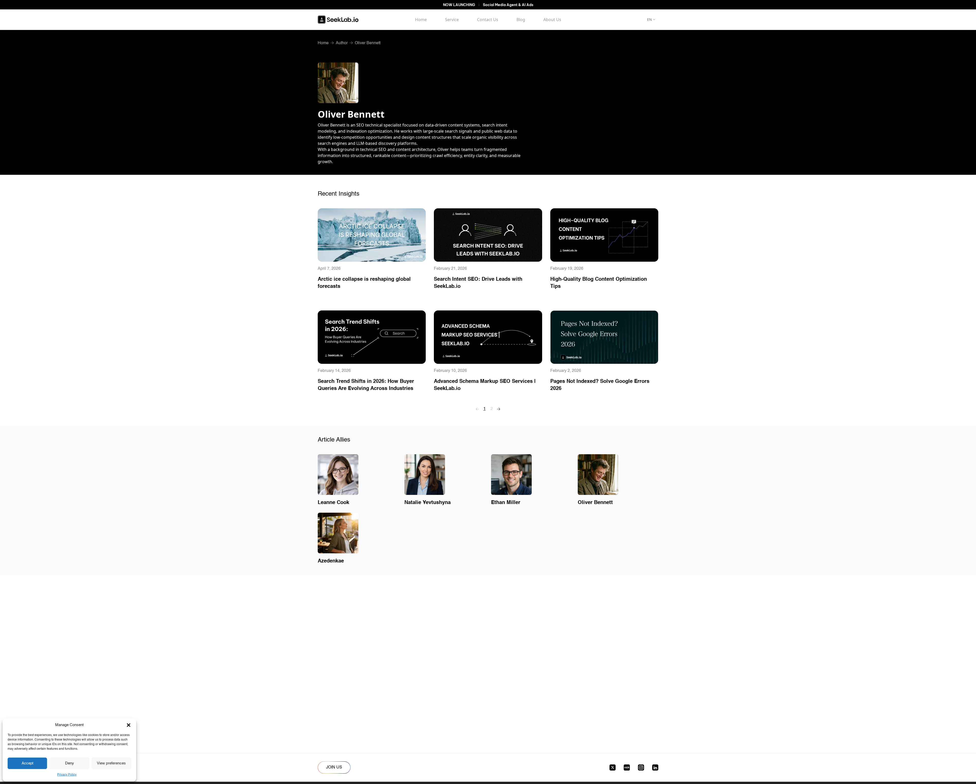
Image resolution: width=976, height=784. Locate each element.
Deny (69, 763)
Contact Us (487, 19)
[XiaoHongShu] (627, 767)
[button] (128, 725)
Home (421, 19)
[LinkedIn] (655, 767)
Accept (27, 763)
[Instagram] (641, 767)
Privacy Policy (67, 774)
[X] (612, 767)
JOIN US (334, 767)
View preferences (111, 763)
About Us (552, 19)
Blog (520, 19)
